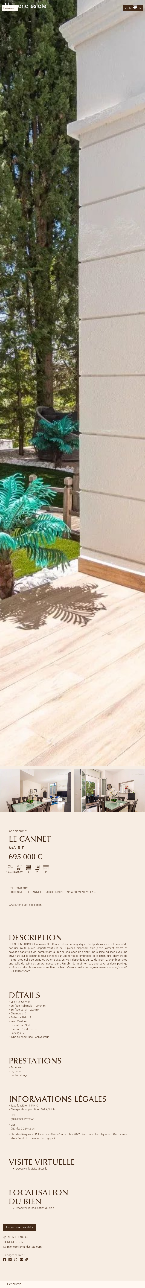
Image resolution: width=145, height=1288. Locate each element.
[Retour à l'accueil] (27, 11)
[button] (4, 1259)
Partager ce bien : (14, 1255)
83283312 (18, 888)
